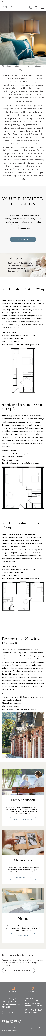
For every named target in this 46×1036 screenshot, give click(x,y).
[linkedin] (7, 1021)
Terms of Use (23, 1028)
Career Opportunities (32, 1012)
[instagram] (11, 1021)
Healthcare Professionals (33, 1005)
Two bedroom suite (16, 268)
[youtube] (15, 1021)
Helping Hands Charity (32, 1003)
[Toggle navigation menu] (42, 7)
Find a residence (33, 991)
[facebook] (3, 1021)
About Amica (29, 999)
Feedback (40, 1028)
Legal (3, 1028)
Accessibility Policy (12, 1028)
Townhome (13, 271)
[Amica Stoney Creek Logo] (7, 8)
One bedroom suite (16, 266)
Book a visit (13, 991)
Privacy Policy (32, 1028)
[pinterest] (19, 1021)
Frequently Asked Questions (34, 1001)
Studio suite (13, 263)
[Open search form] (36, 7)
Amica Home (6, 2)
